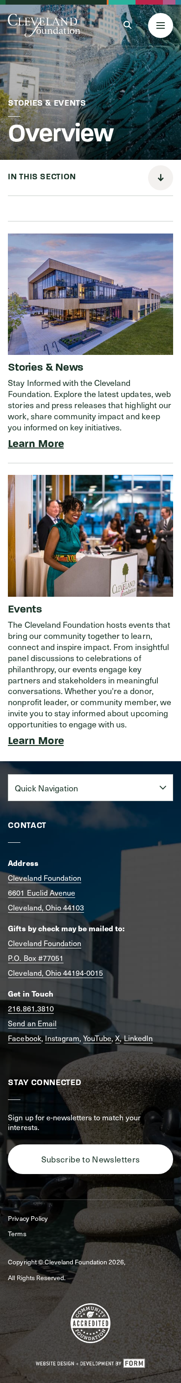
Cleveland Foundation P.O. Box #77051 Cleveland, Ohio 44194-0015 (55, 957)
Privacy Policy (27, 1218)
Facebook (24, 1037)
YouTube (97, 1037)
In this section (42, 177)
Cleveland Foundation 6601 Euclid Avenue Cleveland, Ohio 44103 (46, 892)
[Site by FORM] (90, 1364)
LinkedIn (138, 1037)
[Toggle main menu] (160, 25)
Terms (17, 1233)
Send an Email (32, 1023)
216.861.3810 (30, 1008)
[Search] (127, 25)
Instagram (62, 1037)
